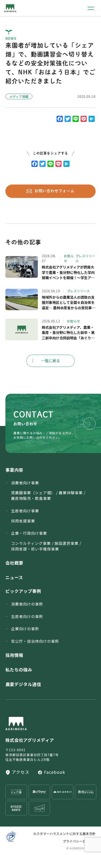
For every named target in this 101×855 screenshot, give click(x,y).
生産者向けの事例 (27, 616)
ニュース (14, 577)
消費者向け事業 (48, 490)
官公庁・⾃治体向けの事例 (35, 641)
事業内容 (14, 470)
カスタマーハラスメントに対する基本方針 (64, 833)
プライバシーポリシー (79, 841)
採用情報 (14, 655)
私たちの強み (18, 669)
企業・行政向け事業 (46, 540)
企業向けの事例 (25, 628)
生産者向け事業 (25, 515)
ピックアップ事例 (23, 591)
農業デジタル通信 (23, 684)
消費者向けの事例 (27, 604)
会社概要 (14, 563)
